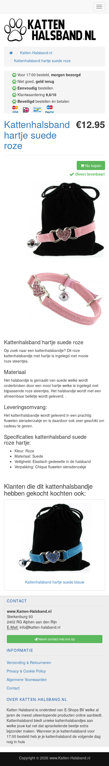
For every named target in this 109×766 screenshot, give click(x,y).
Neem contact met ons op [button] (56, 639)
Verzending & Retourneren (29, 662)
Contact (13, 688)
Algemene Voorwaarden (27, 679)
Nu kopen (92, 165)
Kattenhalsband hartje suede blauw (54, 582)
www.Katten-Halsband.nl (69, 757)
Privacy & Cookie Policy (26, 671)
